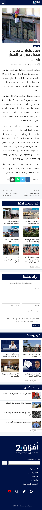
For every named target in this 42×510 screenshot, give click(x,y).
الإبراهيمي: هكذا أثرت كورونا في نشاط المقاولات (17, 393)
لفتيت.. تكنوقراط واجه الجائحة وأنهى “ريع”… (18, 422)
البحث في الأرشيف (34, 459)
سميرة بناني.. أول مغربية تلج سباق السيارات (18, 403)
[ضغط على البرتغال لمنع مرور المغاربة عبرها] (31, 213)
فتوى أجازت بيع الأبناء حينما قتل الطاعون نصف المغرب (31, 194)
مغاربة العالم (36, 46)
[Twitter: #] (24, 491)
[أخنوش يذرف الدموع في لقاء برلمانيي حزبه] (10, 365)
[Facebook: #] (31, 491)
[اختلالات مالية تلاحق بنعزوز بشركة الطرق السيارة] (32, 365)
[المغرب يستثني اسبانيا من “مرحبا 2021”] (11, 231)
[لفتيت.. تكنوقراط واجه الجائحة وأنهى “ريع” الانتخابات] (36, 424)
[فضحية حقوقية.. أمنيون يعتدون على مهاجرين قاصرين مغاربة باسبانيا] (31, 249)
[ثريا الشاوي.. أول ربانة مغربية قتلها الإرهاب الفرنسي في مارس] (36, 414)
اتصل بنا (34, 480)
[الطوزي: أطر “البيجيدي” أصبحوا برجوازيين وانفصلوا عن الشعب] (10, 346)
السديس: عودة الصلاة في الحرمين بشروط (10, 194)
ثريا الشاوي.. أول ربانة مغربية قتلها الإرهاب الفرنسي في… (16, 413)
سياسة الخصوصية (30, 483)
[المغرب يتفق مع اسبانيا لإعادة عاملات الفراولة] (31, 231)
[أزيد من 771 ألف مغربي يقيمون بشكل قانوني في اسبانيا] (11, 249)
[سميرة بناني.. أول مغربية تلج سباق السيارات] (36, 405)
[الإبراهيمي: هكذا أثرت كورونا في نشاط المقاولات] (36, 395)
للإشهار (34, 476)
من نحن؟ (33, 468)
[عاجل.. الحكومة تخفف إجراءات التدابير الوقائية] (32, 346)
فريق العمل (32, 472)
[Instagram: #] (17, 491)
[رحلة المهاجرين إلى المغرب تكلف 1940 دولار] (11, 213)
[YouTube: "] (9, 491)
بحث (4, 462)
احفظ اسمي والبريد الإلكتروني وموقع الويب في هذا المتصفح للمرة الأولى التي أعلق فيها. (23, 319)
